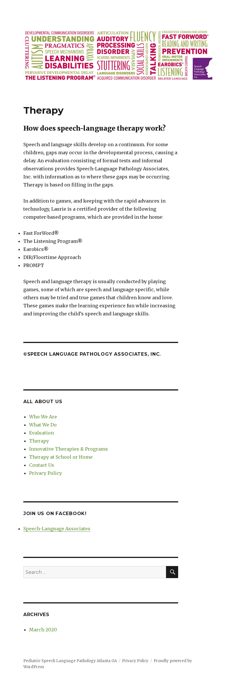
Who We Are (43, 417)
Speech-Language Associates (56, 528)
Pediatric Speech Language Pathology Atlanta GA (70, 660)
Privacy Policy (45, 473)
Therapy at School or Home (61, 457)
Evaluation (41, 433)
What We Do (43, 425)
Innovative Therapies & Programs (68, 449)
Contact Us (41, 465)
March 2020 (43, 629)
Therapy (39, 441)
